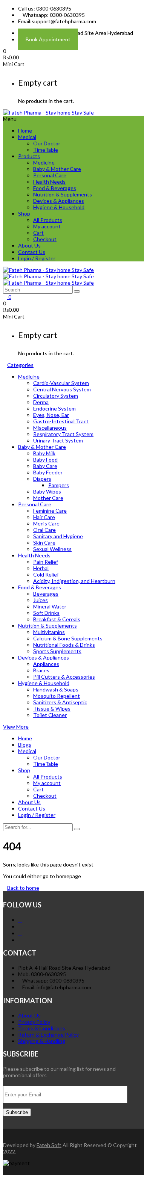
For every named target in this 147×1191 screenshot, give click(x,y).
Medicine (44, 162)
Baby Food (45, 459)
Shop (24, 213)
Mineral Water (49, 606)
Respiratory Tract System (63, 434)
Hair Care (44, 517)
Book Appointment (48, 39)
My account (47, 226)
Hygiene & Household (58, 207)
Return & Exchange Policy (48, 1034)
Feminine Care (50, 510)
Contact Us (31, 252)
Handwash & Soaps (55, 689)
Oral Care (44, 530)
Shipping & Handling (41, 1041)
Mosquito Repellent (56, 696)
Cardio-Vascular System (61, 383)
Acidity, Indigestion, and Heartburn (74, 581)
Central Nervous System (62, 389)
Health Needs (49, 181)
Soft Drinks (46, 613)
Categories (20, 365)
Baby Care (45, 466)
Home (25, 130)
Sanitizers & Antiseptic (60, 702)
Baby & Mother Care (57, 169)
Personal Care (49, 175)
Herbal (41, 568)
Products (29, 156)
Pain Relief (45, 562)
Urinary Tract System (58, 440)
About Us (29, 245)
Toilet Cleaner (50, 715)
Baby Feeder (48, 472)
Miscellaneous (50, 427)
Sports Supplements (57, 651)
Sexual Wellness (52, 549)
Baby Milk (44, 453)
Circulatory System (55, 395)
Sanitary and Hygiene (58, 536)
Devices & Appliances (58, 201)
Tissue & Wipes (51, 708)
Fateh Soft (49, 1145)
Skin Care (44, 542)
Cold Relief (46, 574)
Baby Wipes (47, 491)
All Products (47, 220)
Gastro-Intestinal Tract (61, 421)
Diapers (42, 478)
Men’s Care (46, 523)
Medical (27, 137)
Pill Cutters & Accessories (64, 676)
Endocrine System (54, 408)
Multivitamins (49, 632)
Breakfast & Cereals (56, 619)
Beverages (45, 593)
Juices (40, 600)
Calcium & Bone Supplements (68, 638)
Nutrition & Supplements (62, 194)
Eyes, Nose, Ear (51, 415)
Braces (41, 670)
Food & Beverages (54, 188)
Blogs (24, 744)
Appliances (46, 664)
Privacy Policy (34, 1022)
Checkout (45, 239)
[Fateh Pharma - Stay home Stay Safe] (48, 112)
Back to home (23, 888)
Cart (38, 232)
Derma (41, 402)
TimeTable (45, 149)
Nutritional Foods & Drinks (64, 645)
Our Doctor (46, 143)
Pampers (58, 485)
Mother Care (48, 498)
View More (16, 726)
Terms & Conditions (41, 1028)
